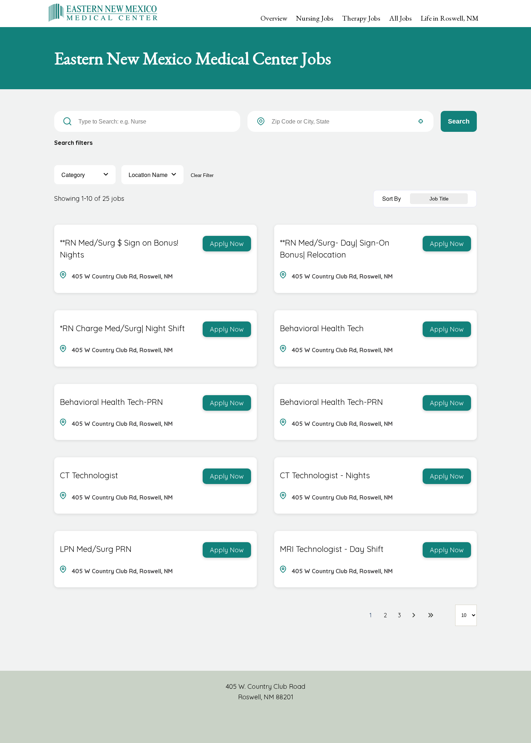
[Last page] (430, 615)
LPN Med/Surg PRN (95, 549)
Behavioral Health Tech (322, 328)
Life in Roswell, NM (449, 18)
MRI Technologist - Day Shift (332, 549)
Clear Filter (202, 175)
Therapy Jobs (361, 18)
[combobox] (341, 121)
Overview (273, 18)
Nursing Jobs (314, 18)
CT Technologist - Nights (325, 475)
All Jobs (400, 18)
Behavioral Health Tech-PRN (111, 402)
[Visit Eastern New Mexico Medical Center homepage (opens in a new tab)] (103, 12)
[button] (85, 174)
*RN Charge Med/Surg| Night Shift (122, 328)
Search (459, 121)
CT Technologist (89, 475)
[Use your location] (420, 122)
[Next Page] (414, 615)
